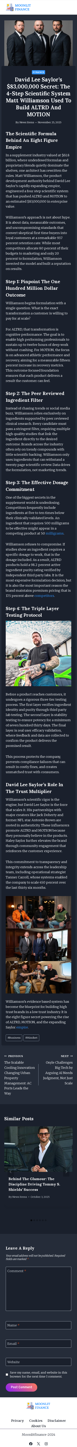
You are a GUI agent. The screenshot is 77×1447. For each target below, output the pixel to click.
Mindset (31, 1037)
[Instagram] (46, 1444)
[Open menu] (68, 7)
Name (13, 1325)
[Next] (66, 1172)
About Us (38, 1426)
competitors (44, 596)
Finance (38, 72)
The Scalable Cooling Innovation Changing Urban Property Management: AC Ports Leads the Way (19, 1075)
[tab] (31, 1220)
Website (13, 1362)
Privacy (17, 1421)
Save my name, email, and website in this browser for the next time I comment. (38, 1374)
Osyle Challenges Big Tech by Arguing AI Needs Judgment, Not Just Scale (58, 1070)
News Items (27, 122)
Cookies (35, 1421)
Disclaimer (57, 1421)
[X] (38, 1444)
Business (14, 1037)
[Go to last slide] (11, 1172)
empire (22, 1027)
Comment (16, 1271)
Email (13, 1344)
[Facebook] (31, 1444)
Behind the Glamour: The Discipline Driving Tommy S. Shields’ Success (34, 1184)
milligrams (55, 533)
